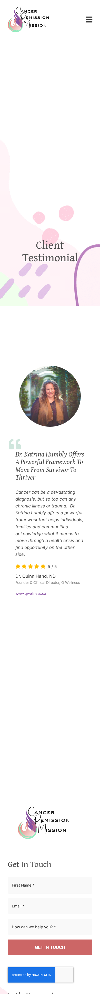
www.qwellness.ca (30, 593)
